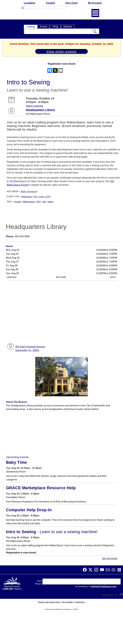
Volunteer (88, 582)
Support (58, 582)
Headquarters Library (40, 109)
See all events (109, 558)
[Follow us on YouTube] (103, 570)
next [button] (112, 277)
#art (44, 202)
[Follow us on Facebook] (85, 570)
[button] (95, 13)
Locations (29, 3)
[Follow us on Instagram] (97, 570)
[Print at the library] (114, 570)
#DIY (39, 202)
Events (43, 26)
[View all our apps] (120, 570)
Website (67, 26)
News (68, 582)
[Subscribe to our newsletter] (108, 570)
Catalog (30, 26)
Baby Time (16, 462)
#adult (50, 202)
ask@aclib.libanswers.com (103, 586)
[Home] (12, 582)
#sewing (17, 202)
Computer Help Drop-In (29, 510)
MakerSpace (26, 196)
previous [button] (11, 277)
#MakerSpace (29, 202)
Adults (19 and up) (29, 191)
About (47, 582)
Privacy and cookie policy (49, 602)
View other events (61, 51)
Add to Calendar (34, 106)
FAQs (55, 26)
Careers (100, 582)
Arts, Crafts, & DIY (42, 196)
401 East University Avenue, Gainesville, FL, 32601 (30, 348)
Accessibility (67, 602)
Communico (80, 602)
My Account (95, 3)
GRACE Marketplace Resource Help (41, 488)
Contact (50, 3)
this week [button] (61, 277)
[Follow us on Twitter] (91, 570)
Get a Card (71, 3)
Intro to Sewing (52, 532)
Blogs (77, 582)
